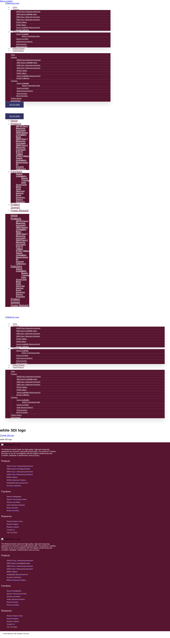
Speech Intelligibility (22, 34)
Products (16, 9)
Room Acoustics (21, 44)
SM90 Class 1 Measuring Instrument (28, 17)
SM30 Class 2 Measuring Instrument (28, 19)
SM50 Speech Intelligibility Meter (26, 14)
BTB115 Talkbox (21, 22)
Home (15, 7)
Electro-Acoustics (21, 46)
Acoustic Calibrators (22, 30)
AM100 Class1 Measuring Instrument (28, 11)
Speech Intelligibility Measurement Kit (28, 27)
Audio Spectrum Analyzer (24, 41)
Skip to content (6, 1)
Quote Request (18, 51)
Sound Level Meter (22, 39)
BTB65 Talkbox (21, 25)
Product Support (18, 49)
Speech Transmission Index (31, 36)
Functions (16, 32)
